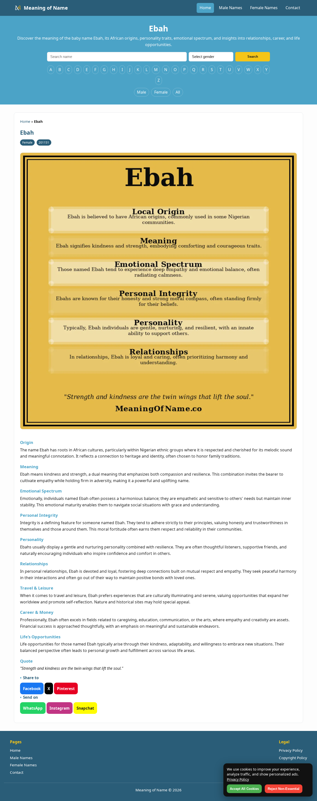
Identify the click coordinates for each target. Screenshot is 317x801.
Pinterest (66, 688)
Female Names (264, 7)
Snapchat (85, 708)
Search (252, 56)
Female (161, 92)
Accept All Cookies (244, 789)
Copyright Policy (293, 757)
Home (205, 7)
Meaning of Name (46, 7)
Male (141, 92)
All (178, 92)
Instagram (60, 708)
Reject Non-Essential (283, 789)
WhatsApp (33, 708)
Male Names (230, 7)
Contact (293, 7)
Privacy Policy (291, 750)
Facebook (32, 688)
